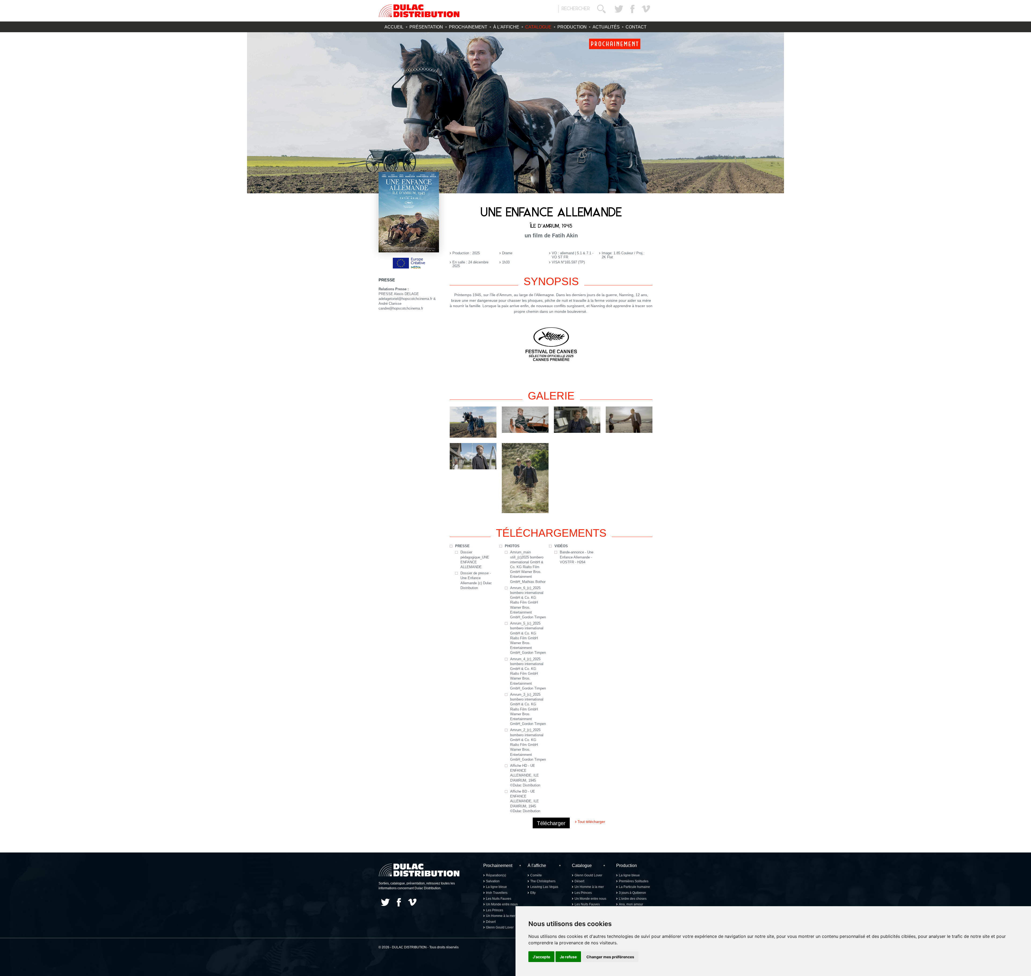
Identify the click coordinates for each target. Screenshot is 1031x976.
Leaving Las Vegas (544, 887)
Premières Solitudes (633, 881)
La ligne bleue (496, 887)
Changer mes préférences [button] (610, 957)
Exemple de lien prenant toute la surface (515, 112)
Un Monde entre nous (502, 904)
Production (572, 27)
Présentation (426, 27)
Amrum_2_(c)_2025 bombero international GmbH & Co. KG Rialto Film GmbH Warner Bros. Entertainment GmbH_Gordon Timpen (528, 744)
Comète (536, 875)
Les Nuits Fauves (498, 899)
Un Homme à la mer (500, 916)
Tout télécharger (591, 821)
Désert (491, 922)
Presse (462, 546)
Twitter (619, 9)
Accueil (394, 27)
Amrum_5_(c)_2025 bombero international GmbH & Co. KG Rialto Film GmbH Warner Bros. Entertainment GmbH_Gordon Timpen (528, 638)
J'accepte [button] (541, 957)
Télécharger (551, 823)
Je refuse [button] (568, 957)
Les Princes (494, 910)
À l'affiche (506, 27)
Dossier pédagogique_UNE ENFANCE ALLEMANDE (474, 559)
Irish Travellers (496, 893)
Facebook (632, 9)
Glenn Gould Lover (500, 927)
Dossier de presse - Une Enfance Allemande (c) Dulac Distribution (476, 580)
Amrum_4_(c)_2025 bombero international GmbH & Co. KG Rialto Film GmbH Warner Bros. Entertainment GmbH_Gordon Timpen (528, 673)
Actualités (606, 27)
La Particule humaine (634, 887)
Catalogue (538, 27)
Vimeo (645, 9)
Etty (533, 893)
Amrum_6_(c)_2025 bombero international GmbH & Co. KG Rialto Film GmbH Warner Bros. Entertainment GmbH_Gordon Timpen (528, 602)
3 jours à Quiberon (632, 893)
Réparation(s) (496, 875)
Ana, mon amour (631, 904)
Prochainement (468, 27)
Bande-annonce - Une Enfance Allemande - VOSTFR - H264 (576, 557)
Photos (512, 546)
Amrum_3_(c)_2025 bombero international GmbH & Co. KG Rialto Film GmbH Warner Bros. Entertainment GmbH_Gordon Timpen (528, 709)
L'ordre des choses (633, 899)
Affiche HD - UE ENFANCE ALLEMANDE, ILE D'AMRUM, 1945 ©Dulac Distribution (525, 775)
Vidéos (561, 546)
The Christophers (543, 881)
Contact (636, 27)
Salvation (493, 881)
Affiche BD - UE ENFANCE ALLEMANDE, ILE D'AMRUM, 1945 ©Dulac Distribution (525, 801)
